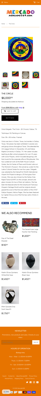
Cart (38, 2)
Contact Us (11, 376)
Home (3, 24)
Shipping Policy (19, 378)
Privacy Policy (33, 376)
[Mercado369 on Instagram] (34, 382)
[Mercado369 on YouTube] (37, 382)
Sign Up (36, 342)
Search (4, 376)
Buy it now (10, 118)
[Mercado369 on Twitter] (27, 382)
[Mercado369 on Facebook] (31, 382)
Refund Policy (9, 378)
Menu (6, 2)
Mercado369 (21, 388)
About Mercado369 (21, 376)
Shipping (4, 102)
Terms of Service (30, 378)
